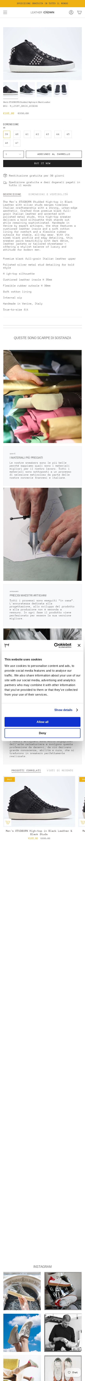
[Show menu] (5, 12)
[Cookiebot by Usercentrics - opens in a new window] (54, 645)
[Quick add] (7, 822)
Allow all (42, 722)
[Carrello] (79, 12)
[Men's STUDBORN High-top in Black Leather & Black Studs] (39, 801)
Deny (42, 733)
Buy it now (42, 163)
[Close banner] (79, 645)
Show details (63, 710)
